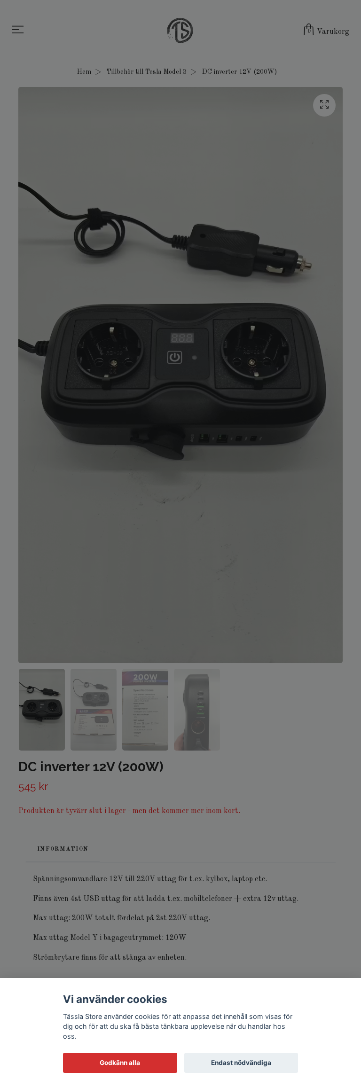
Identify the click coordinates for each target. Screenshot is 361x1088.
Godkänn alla (120, 1062)
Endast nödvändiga (241, 1062)
